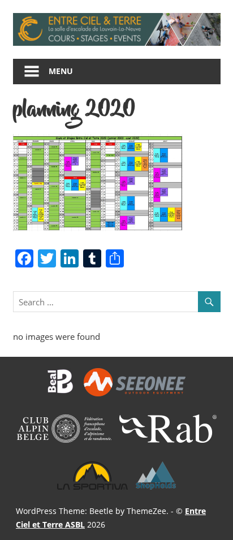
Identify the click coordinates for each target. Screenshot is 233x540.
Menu (61, 71)
